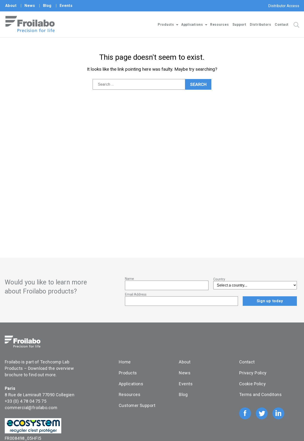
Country (219, 279)
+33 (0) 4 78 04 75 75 (25, 401)
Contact (282, 24)
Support (239, 24)
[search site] (296, 25)
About (10, 5)
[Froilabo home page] (30, 31)
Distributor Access (283, 6)
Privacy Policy (253, 372)
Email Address (136, 294)
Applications (192, 24)
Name (129, 279)
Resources (219, 24)
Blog (47, 5)
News (29, 5)
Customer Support (137, 405)
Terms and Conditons (260, 394)
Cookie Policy (252, 383)
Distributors (260, 24)
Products (166, 24)
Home (125, 361)
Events (66, 5)
